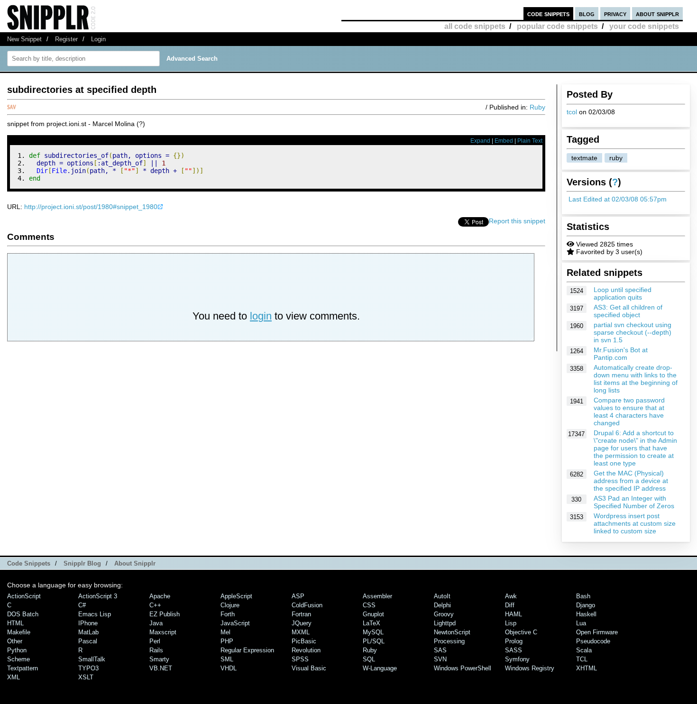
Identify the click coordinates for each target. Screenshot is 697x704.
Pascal (87, 641)
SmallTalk (91, 659)
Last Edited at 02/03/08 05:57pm (618, 199)
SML (226, 659)
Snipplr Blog (82, 563)
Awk (511, 596)
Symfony (517, 659)
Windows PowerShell (462, 668)
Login (98, 39)
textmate (584, 158)
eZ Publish (164, 614)
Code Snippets (28, 563)
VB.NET (160, 668)
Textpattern (22, 668)
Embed (504, 141)
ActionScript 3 (97, 596)
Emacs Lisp (94, 614)
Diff (509, 605)
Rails (156, 650)
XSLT (85, 677)
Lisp (510, 623)
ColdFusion (307, 605)
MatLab (88, 632)
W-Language (380, 668)
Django (585, 605)
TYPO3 (88, 668)
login (261, 316)
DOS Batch (22, 614)
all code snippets (474, 26)
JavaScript (235, 623)
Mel (225, 632)
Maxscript (162, 632)
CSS (369, 605)
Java (156, 623)
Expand (480, 141)
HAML (513, 614)
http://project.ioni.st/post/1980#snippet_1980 (90, 206)
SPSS (300, 659)
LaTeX (371, 623)
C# (82, 605)
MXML (301, 632)
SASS (513, 650)
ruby (616, 158)
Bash (583, 596)
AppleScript (236, 596)
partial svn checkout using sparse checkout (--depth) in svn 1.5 (632, 332)
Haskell (586, 614)
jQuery (302, 623)
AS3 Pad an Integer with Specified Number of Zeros (634, 502)
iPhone (88, 623)
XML (13, 677)
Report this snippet (517, 221)
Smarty (159, 659)
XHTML (586, 668)
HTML (15, 623)
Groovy (444, 614)
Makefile (18, 632)
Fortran (301, 614)
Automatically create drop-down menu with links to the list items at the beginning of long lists (636, 379)
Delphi (442, 605)
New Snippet (24, 39)
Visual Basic (309, 668)
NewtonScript (452, 632)
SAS (440, 650)
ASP (298, 596)
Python (17, 650)
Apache (159, 596)
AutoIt (442, 596)
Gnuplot (373, 614)
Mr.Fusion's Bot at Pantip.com (621, 353)
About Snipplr (135, 563)
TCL (581, 659)
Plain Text (529, 141)
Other (14, 641)
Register (66, 39)
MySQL (373, 632)
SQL (369, 659)
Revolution (306, 650)
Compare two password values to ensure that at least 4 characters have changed (629, 411)
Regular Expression (247, 650)
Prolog (514, 641)
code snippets (548, 13)
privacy (615, 13)
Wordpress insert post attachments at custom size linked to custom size (635, 523)
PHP (226, 641)
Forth (227, 614)
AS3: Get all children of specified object (628, 311)
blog (587, 13)
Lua (581, 623)
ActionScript (24, 596)
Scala (584, 650)
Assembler (377, 596)
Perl (154, 641)
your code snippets (644, 26)
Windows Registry (529, 668)
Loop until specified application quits (622, 293)
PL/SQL (374, 641)
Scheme (18, 659)
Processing (449, 641)
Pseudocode (593, 641)
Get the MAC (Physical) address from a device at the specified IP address (631, 480)
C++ (155, 605)
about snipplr (657, 13)
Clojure (229, 605)
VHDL (228, 668)
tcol (572, 112)
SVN (440, 659)
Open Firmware (597, 632)
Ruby (537, 107)
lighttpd (445, 623)
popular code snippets (557, 26)
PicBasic (304, 641)
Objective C (521, 632)
